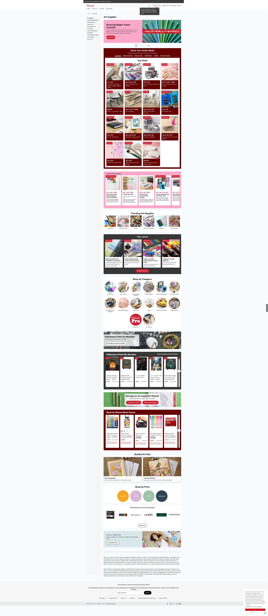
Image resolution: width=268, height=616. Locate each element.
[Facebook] (168, 604)
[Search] (149, 5)
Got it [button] (255, 609)
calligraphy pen (163, 572)
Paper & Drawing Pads (92, 30)
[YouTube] (180, 604)
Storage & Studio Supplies (93, 34)
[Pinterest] (174, 604)
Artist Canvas (90, 24)
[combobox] (122, 5)
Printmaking (90, 32)
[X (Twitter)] (177, 604)
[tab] (117, 56)
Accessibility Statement (110, 603)
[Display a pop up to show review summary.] (117, 437)
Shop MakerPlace (113, 542)
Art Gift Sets (90, 28)
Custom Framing (89, 1)
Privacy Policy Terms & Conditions (253, 606)
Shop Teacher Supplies (150, 402)
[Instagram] (171, 604)
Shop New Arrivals (142, 271)
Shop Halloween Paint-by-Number (115, 343)
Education (108, 1)
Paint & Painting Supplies (92, 20)
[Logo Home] (90, 5)
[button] (255, 612)
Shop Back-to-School (134, 402)
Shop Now (111, 38)
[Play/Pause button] (136, 45)
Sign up (148, 592)
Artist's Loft (89, 39)
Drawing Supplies (91, 22)
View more (142, 525)
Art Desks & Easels (91, 26)
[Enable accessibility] (265, 613)
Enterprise (102, 1)
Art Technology (90, 37)
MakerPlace (96, 1)
